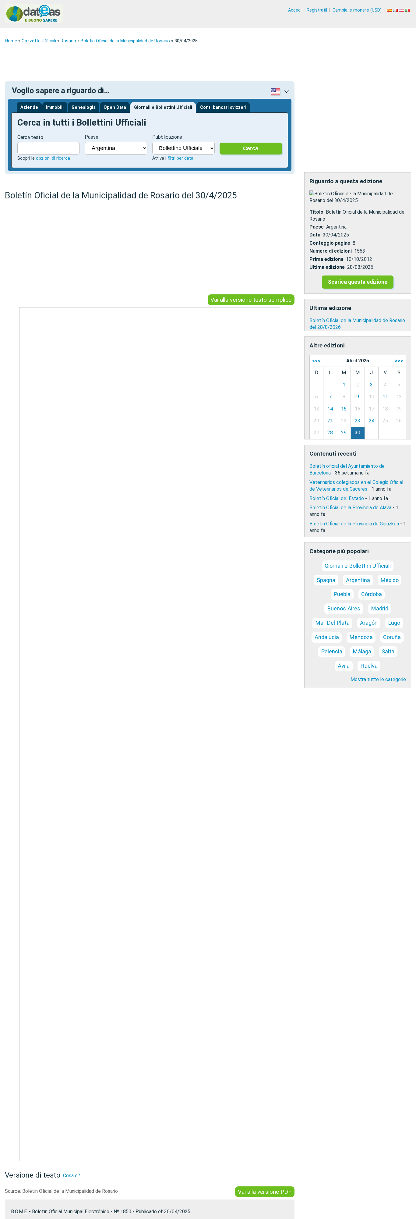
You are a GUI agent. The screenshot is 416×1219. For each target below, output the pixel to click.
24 (371, 421)
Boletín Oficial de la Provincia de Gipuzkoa (354, 524)
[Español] (390, 10)
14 (330, 409)
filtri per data (180, 158)
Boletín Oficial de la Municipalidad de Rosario (125, 41)
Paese (91, 137)
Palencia (331, 651)
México (389, 580)
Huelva (369, 666)
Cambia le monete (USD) (357, 10)
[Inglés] (402, 10)
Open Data (115, 107)
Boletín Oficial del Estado (336, 498)
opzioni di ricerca (53, 158)
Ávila (344, 666)
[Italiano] (408, 10)
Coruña (392, 637)
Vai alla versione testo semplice (250, 299)
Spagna (326, 580)
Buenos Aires (343, 608)
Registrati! (317, 10)
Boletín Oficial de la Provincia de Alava (350, 507)
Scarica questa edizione (357, 282)
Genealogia (84, 107)
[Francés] (396, 10)
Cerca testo (30, 137)
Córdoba (371, 594)
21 (330, 421)
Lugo (394, 623)
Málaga (362, 651)
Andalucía (327, 637)
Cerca (250, 148)
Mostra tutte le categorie (378, 679)
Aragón (369, 623)
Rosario (68, 41)
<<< (316, 361)
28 (330, 432)
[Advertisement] (187, 62)
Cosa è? (71, 1175)
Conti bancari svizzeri (223, 107)
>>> (399, 361)
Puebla (342, 594)
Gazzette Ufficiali (39, 41)
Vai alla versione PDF (264, 1191)
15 (344, 409)
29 (344, 432)
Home (11, 41)
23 (357, 421)
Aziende (29, 107)
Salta (388, 651)
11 (385, 397)
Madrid (379, 608)
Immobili (55, 107)
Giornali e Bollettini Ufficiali (163, 107)
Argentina (358, 580)
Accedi (294, 10)
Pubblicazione (167, 137)
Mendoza (361, 637)
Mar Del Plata (332, 623)
